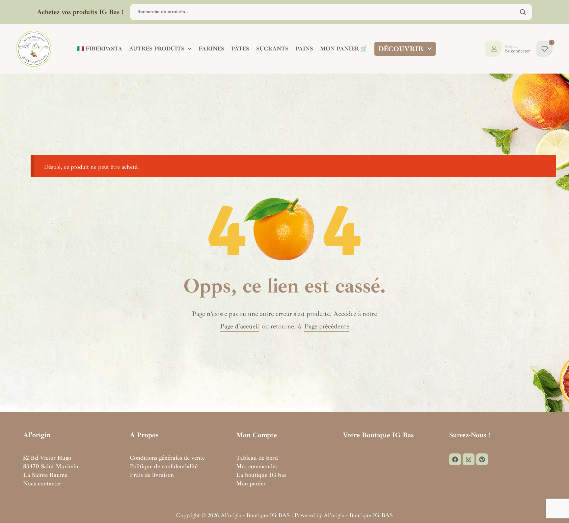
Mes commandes (257, 466)
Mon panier (251, 483)
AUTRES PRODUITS (156, 48)
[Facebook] (455, 459)
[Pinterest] (482, 459)
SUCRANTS (272, 48)
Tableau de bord (257, 457)
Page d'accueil (239, 326)
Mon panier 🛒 (343, 48)
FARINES (211, 48)
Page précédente (326, 326)
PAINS (304, 48)
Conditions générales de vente (167, 457)
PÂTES (240, 48)
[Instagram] (468, 459)
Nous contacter (42, 483)
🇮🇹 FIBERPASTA (99, 48)
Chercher (523, 12)
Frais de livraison (152, 474)
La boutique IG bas (261, 474)
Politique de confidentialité (164, 466)
